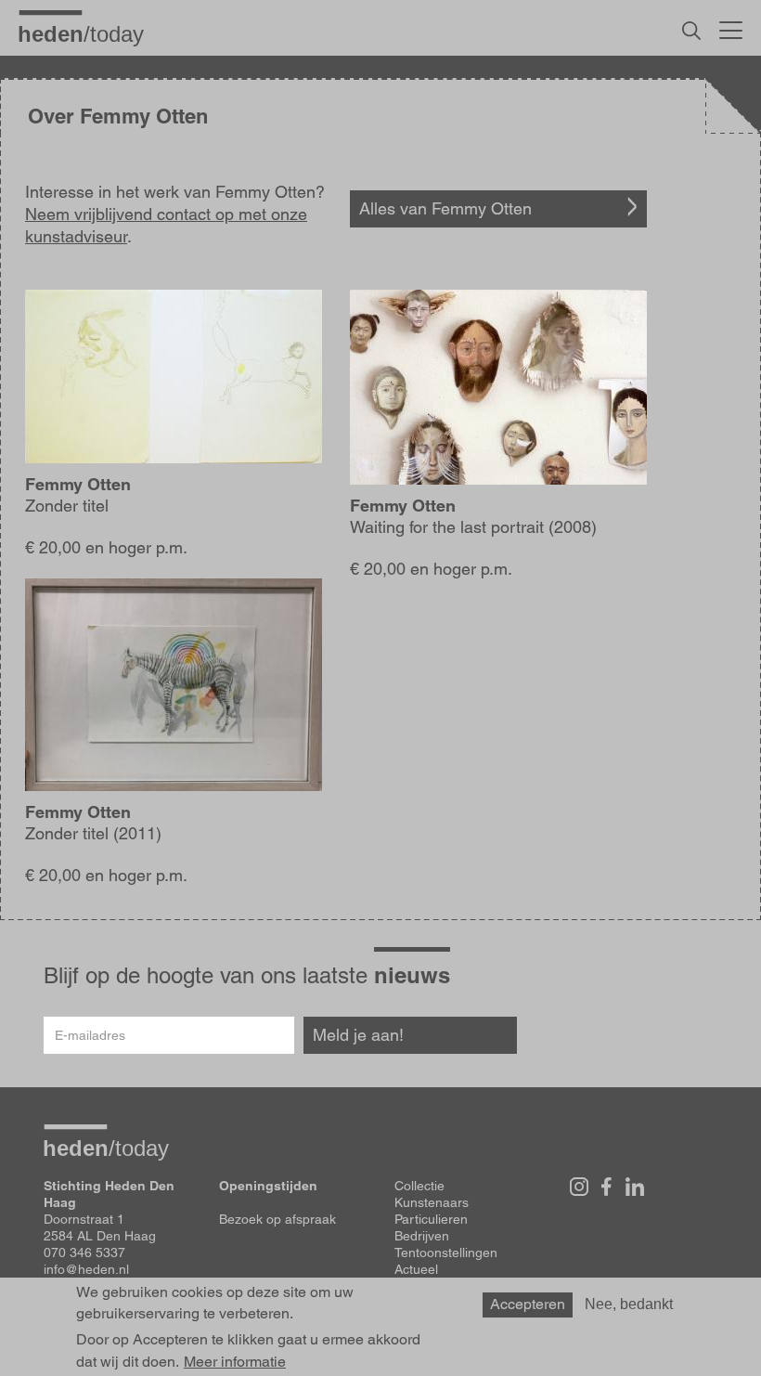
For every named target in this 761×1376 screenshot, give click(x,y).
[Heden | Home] (88, 33)
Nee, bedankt (629, 1304)
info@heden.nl (86, 1269)
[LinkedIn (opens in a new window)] (635, 1186)
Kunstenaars (431, 1202)
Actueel (416, 1269)
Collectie (419, 1185)
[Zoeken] (691, 30)
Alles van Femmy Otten (445, 208)
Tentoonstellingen (445, 1252)
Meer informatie (235, 1362)
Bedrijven (421, 1235)
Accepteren (527, 1304)
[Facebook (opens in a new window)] (607, 1186)
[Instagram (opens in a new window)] (579, 1186)
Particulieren (431, 1219)
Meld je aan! (358, 1035)
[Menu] (730, 28)
